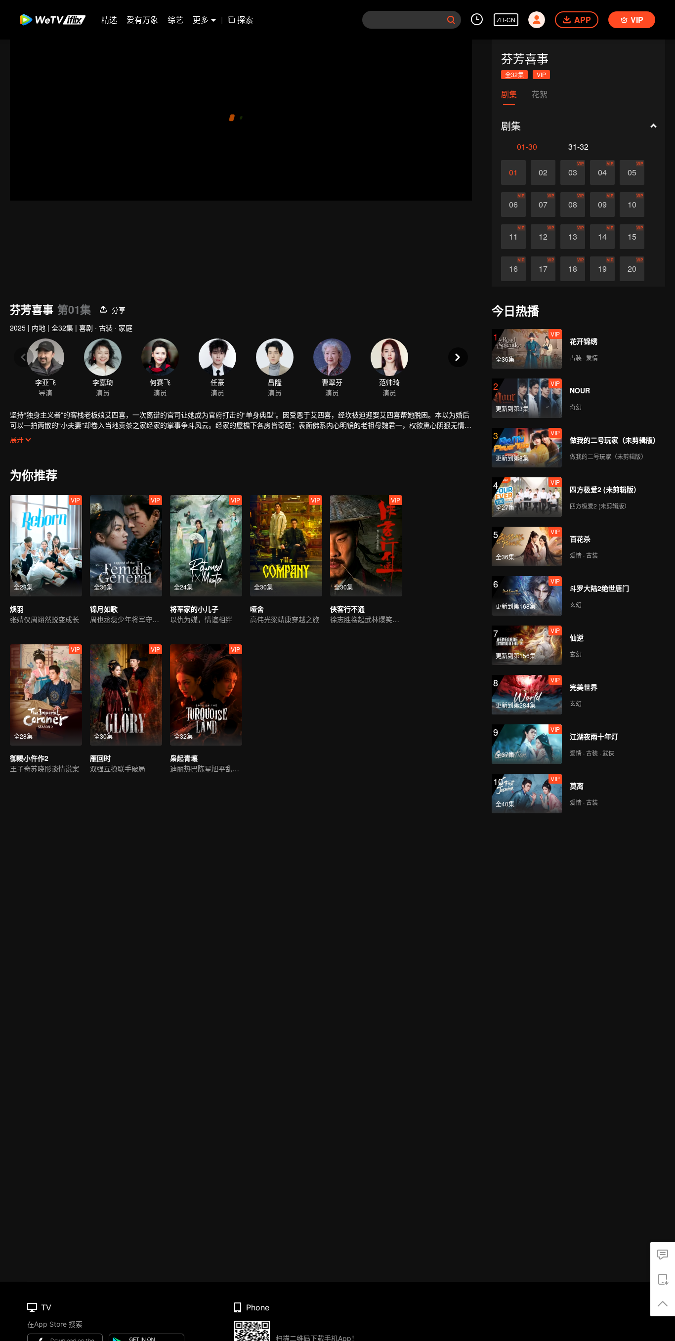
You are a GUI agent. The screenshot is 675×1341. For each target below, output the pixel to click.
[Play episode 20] (632, 268)
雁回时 (100, 758)
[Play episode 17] (543, 268)
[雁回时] (126, 695)
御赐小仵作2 (29, 758)
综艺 (175, 19)
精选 (109, 19)
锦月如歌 (104, 609)
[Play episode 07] (543, 204)
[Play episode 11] (513, 236)
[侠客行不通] (366, 545)
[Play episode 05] (632, 172)
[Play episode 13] (572, 236)
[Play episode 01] (513, 172)
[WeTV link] (53, 20)
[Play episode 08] (572, 204)
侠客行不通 (347, 609)
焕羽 (17, 609)
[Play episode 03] (572, 172)
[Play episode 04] (602, 172)
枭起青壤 (184, 758)
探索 (245, 19)
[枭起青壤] (206, 695)
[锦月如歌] (126, 545)
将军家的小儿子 (194, 609)
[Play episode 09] (602, 204)
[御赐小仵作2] (46, 695)
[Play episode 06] (513, 204)
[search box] (451, 20)
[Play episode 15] (632, 236)
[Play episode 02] (543, 172)
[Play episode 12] (543, 236)
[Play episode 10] (632, 204)
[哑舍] (286, 545)
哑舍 (257, 609)
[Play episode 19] (602, 268)
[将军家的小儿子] (206, 545)
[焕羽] (46, 545)
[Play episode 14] (602, 236)
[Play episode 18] (572, 268)
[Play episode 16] (513, 268)
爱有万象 (142, 19)
